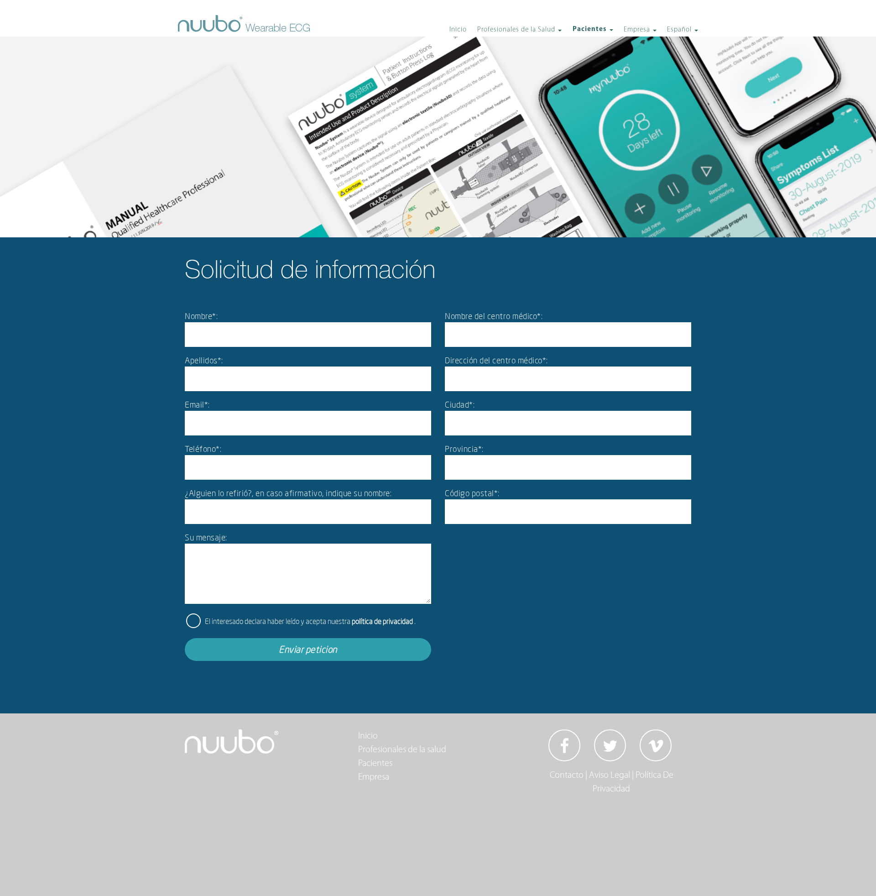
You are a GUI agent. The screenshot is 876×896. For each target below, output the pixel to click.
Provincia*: (464, 449)
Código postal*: (472, 493)
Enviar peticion (308, 649)
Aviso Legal (609, 775)
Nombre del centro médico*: (493, 316)
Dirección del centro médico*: (496, 360)
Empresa (373, 777)
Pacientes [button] (591, 29)
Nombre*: (201, 316)
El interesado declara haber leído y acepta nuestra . (310, 621)
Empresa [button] (638, 29)
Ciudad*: (459, 404)
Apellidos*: (204, 360)
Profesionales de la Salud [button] (517, 29)
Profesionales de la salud (402, 750)
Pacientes (375, 763)
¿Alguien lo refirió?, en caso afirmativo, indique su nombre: (288, 493)
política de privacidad (383, 621)
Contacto (567, 775)
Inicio (458, 29)
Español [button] (680, 29)
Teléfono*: (203, 449)
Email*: (197, 404)
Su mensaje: (206, 537)
